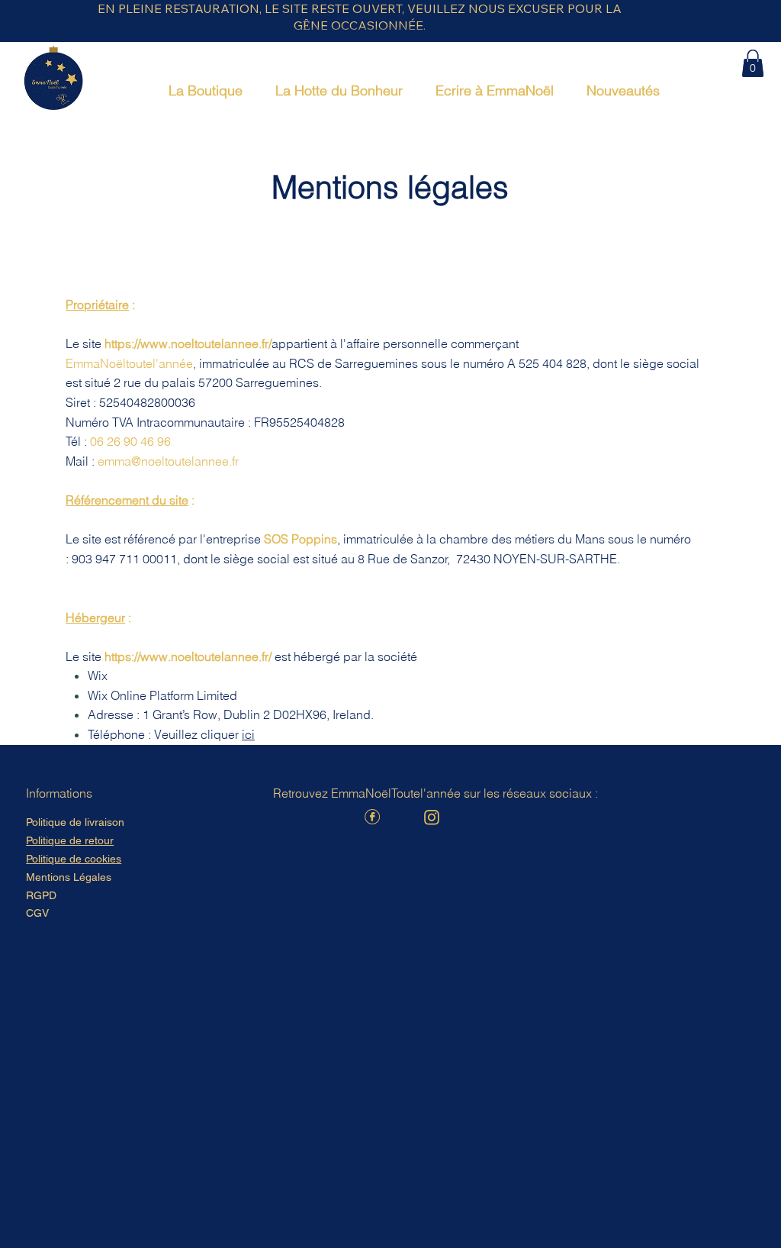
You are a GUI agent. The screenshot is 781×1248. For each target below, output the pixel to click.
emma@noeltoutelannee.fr (168, 461)
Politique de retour (70, 840)
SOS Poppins (300, 539)
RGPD (41, 895)
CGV (37, 913)
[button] (752, 63)
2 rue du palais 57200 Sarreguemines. (218, 382)
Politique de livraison (75, 822)
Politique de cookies (73, 859)
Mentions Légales (68, 877)
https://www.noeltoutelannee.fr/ (188, 343)
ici (248, 734)
